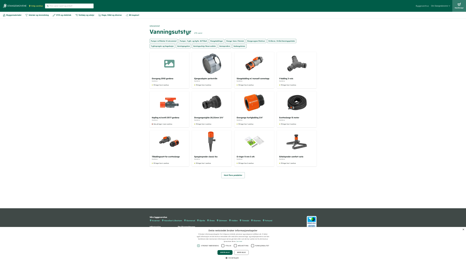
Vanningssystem (183, 46)
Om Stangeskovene (439, 6)
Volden (234, 220)
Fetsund (268, 220)
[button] (233, 258)
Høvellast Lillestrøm (173, 220)
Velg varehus (37, 5)
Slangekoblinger (216, 41)
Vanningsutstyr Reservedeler (204, 46)
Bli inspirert (134, 15)
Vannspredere (224, 46)
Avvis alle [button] (241, 252)
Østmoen (223, 220)
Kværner (156, 220)
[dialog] (233, 244)
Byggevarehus (422, 5)
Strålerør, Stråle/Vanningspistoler (281, 41)
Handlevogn (459, 8)
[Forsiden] (15, 6)
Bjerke (202, 220)
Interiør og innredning (39, 15)
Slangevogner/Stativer (256, 41)
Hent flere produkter (233, 175)
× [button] (463, 229)
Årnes (212, 220)
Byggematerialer (13, 15)
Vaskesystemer (239, 46)
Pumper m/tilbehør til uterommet (164, 41)
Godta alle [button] (225, 252)
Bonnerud (190, 220)
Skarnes (257, 220)
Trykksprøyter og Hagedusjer (162, 46)
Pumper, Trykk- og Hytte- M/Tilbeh (193, 41)
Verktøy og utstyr (86, 15)
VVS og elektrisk (63, 15)
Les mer (239, 241)
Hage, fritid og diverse (112, 15)
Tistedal (245, 220)
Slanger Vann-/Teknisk (235, 41)
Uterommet (155, 25)
